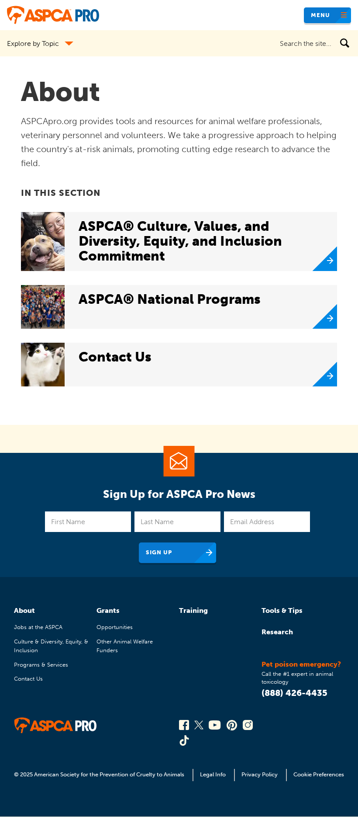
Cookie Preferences (318, 774)
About (24, 610)
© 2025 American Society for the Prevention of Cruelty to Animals (100, 774)
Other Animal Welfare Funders (124, 646)
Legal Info (213, 774)
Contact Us (28, 678)
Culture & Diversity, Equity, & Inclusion (51, 646)
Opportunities (114, 627)
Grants (108, 610)
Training (193, 610)
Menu (320, 15)
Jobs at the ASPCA (38, 627)
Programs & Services (41, 664)
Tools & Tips (282, 610)
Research (277, 632)
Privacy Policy (259, 774)
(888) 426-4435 (294, 693)
